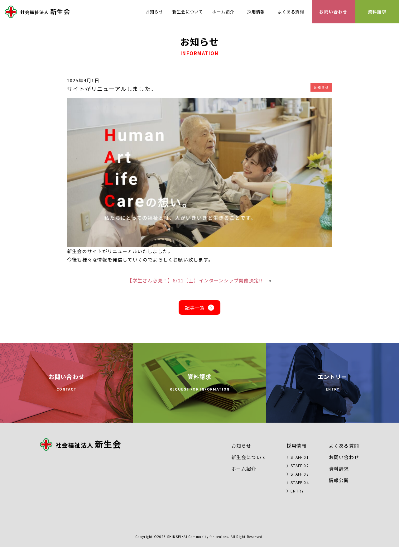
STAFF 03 (300, 474)
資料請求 (377, 11)
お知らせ (154, 11)
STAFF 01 (300, 457)
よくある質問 (291, 11)
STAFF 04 (300, 482)
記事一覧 (195, 307)
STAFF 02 (300, 465)
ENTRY (297, 490)
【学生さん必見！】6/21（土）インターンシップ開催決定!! (195, 280)
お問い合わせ (333, 11)
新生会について (187, 11)
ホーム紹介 (223, 11)
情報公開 (339, 480)
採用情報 (256, 11)
